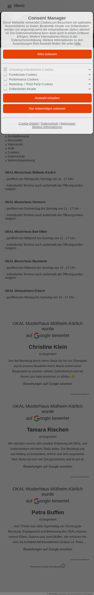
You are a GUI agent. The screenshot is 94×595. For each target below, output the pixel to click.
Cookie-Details (29, 123)
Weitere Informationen (47, 127)
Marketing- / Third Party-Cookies (31, 84)
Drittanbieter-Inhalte (22, 89)
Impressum (67, 123)
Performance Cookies (24, 79)
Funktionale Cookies (23, 74)
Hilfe (77, 43)
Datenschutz (49, 123)
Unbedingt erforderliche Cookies (31, 69)
